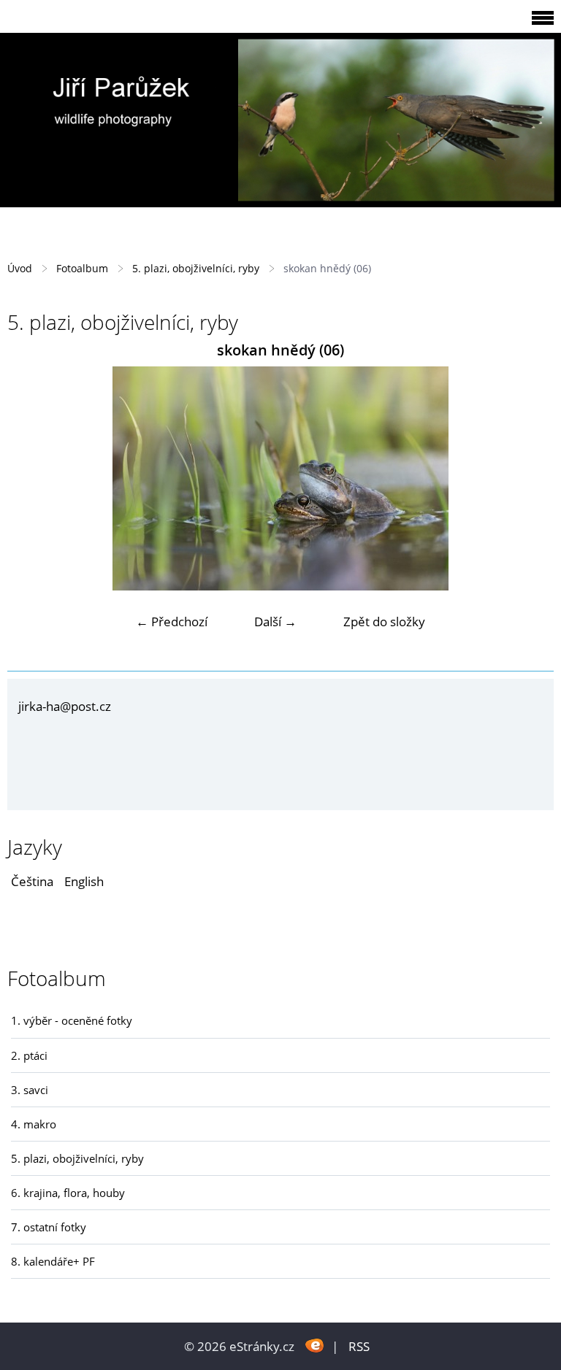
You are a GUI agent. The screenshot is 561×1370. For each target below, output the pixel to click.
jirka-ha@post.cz (64, 706)
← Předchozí (171, 621)
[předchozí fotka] (31, 478)
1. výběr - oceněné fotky (71, 1020)
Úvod (19, 268)
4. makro (33, 1124)
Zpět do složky (384, 621)
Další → (275, 621)
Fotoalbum (82, 268)
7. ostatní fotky (48, 1227)
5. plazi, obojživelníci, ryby (195, 268)
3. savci (29, 1089)
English (84, 881)
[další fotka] (530, 478)
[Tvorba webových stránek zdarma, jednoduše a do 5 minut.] (314, 1344)
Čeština (32, 881)
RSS (359, 1346)
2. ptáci (29, 1055)
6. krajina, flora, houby (68, 1192)
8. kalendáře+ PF (53, 1261)
